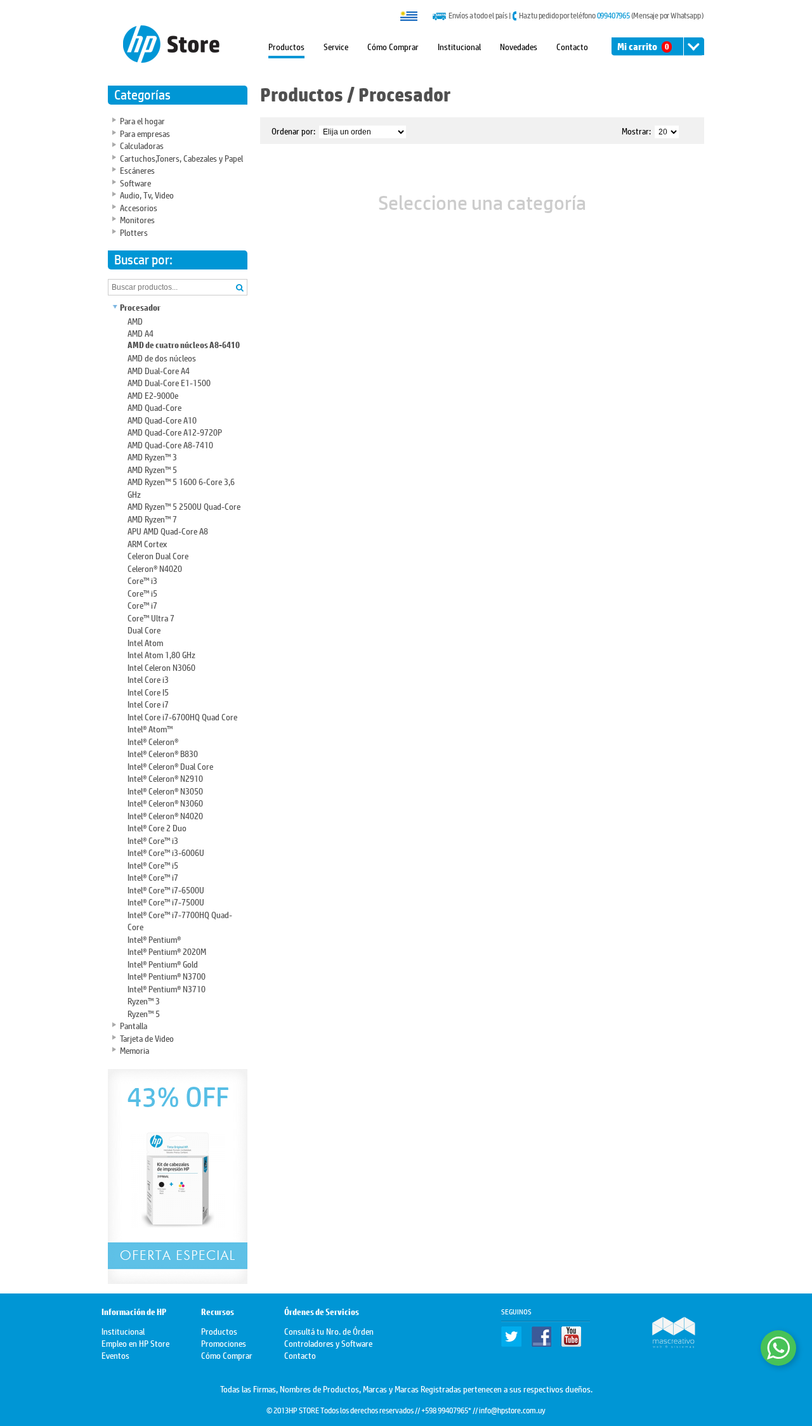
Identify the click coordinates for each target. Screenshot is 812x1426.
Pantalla (133, 1025)
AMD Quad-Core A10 (162, 419)
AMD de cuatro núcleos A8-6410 (184, 345)
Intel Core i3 (148, 679)
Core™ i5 (142, 593)
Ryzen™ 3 (144, 1000)
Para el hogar (142, 120)
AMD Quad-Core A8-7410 (170, 444)
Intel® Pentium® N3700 (167, 975)
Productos (286, 46)
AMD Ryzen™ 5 (152, 469)
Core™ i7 (142, 605)
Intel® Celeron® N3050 (165, 790)
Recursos (217, 1312)
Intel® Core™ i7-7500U (166, 901)
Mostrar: (636, 130)
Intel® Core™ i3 (153, 840)
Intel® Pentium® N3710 (167, 988)
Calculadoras (142, 145)
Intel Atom (145, 642)
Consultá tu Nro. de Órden (329, 1331)
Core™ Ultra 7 (151, 617)
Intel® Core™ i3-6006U (166, 852)
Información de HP (134, 1312)
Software (135, 182)
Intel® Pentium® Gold (163, 963)
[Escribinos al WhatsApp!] (778, 1348)
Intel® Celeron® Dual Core (170, 766)
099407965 (613, 15)
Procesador (140, 308)
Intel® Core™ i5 (153, 865)
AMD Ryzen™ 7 (152, 518)
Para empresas (145, 133)
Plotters (134, 232)
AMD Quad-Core (154, 407)
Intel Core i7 (148, 703)
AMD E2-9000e (153, 395)
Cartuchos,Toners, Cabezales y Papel (181, 158)
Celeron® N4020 (155, 568)
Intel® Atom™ (150, 728)
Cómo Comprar (393, 46)
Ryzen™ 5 (144, 1013)
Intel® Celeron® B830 (163, 753)
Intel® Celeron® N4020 (165, 815)
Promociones (223, 1343)
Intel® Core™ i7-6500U (166, 889)
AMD (135, 320)
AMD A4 (141, 333)
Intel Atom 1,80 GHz (161, 654)
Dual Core (144, 629)
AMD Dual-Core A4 (159, 370)
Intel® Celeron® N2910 (165, 778)
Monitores (137, 219)
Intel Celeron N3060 (161, 667)
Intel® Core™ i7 (153, 877)
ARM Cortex (147, 543)
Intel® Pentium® (154, 939)
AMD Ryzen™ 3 (152, 456)
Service (336, 46)
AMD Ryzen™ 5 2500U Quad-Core (184, 506)
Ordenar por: (293, 130)
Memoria (134, 1050)
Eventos (115, 1355)
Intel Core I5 (148, 691)
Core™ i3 (142, 580)
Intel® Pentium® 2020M (167, 951)
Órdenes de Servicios (321, 1312)
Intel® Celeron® (153, 741)
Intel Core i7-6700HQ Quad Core (182, 716)
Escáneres (137, 170)
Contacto (572, 46)
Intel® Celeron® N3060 (165, 802)
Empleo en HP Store (135, 1343)
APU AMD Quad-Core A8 (168, 530)
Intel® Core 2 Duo (157, 827)
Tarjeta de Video (147, 1038)
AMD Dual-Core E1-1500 (169, 382)
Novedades (518, 46)
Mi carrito (643, 46)
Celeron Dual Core (158, 555)
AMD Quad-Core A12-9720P (175, 431)
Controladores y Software (328, 1343)
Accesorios (138, 207)
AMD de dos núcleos (162, 357)
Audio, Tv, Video (147, 194)
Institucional (459, 46)
